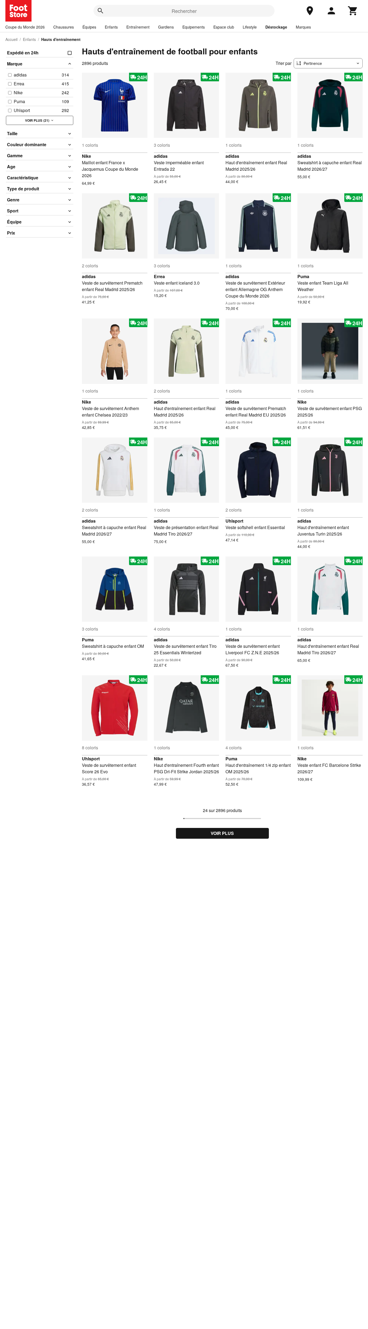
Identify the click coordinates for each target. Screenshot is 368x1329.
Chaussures (63, 27)
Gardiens (166, 27)
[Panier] (353, 10)
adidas (161, 156)
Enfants (111, 27)
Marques (303, 27)
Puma (303, 276)
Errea (159, 276)
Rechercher (184, 10)
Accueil (11, 39)
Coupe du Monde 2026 (25, 27)
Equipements (193, 27)
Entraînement (138, 27)
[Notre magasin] (309, 10)
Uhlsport (234, 521)
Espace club (223, 27)
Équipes (89, 27)
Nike (86, 156)
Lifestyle (250, 27)
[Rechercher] (100, 11)
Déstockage (276, 27)
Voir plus (222, 833)
